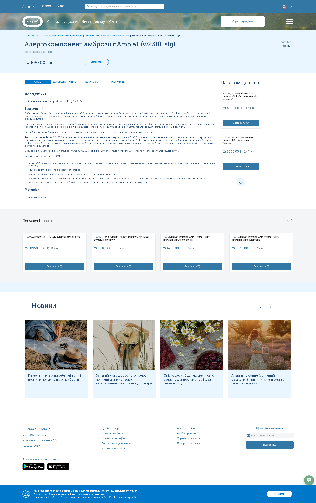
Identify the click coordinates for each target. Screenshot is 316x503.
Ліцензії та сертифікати (114, 438)
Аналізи (53, 21)
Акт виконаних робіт (113, 448)
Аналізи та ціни (186, 428)
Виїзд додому (93, 21)
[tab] (38, 82)
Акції (113, 21)
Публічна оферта (111, 428)
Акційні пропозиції (187, 433)
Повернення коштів (188, 443)
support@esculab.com (34, 435)
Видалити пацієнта (112, 433)
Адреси (70, 21)
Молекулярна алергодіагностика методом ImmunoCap (94, 35)
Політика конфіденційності (116, 443)
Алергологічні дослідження (48, 35)
